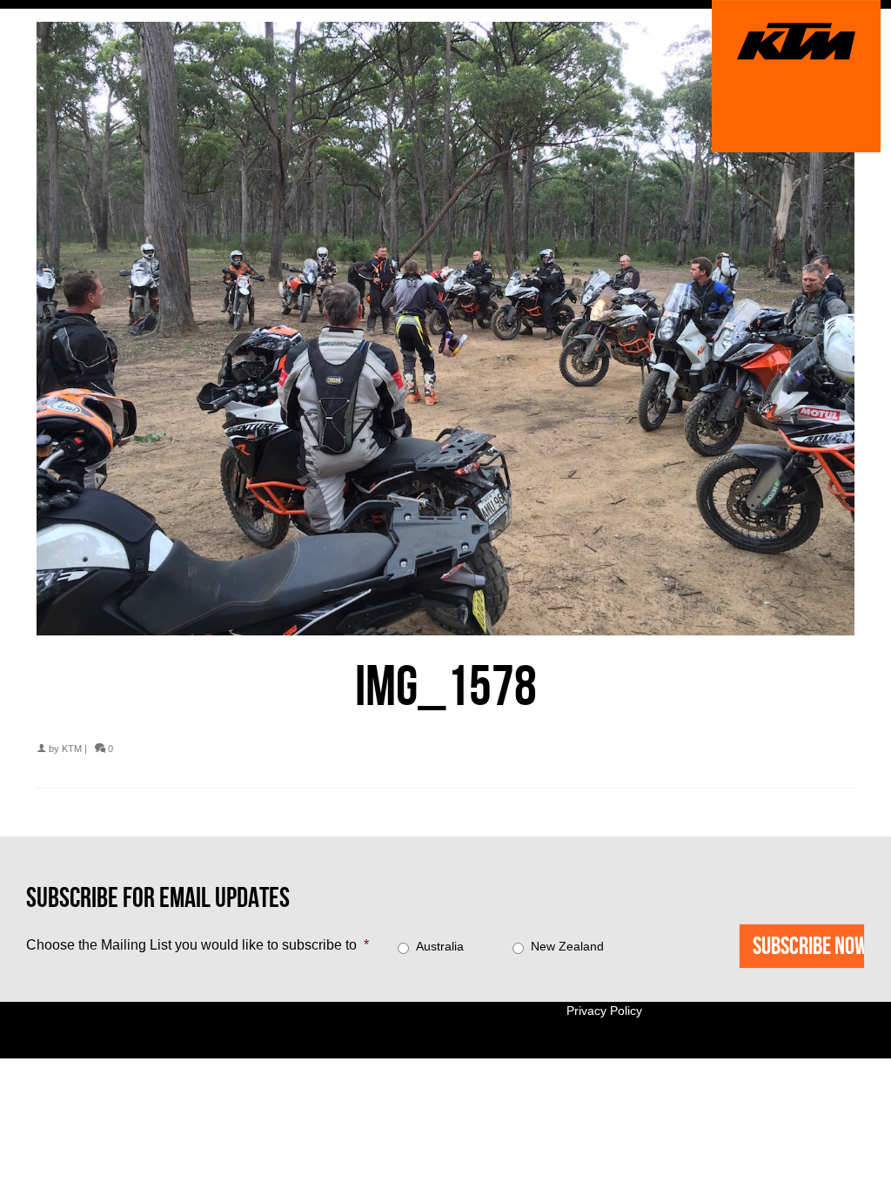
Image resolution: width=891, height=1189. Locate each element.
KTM (72, 748)
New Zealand (567, 946)
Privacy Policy (604, 1011)
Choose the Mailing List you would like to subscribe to (197, 944)
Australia (440, 946)
